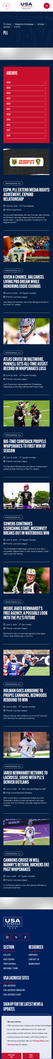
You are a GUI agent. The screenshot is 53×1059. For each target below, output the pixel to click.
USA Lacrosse (9, 986)
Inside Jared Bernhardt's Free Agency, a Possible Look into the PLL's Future (25, 613)
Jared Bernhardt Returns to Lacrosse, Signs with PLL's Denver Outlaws (25, 778)
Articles (41, 24)
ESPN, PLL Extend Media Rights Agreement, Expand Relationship (26, 195)
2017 (8, 130)
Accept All (11, 1056)
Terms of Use (12, 1044)
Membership (34, 964)
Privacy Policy (39, 1040)
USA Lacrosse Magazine (14, 990)
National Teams (10, 968)
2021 (8, 109)
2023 (8, 98)
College (7, 955)
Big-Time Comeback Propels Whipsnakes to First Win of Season (24, 446)
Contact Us (34, 959)
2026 (9, 83)
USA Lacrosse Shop (12, 995)
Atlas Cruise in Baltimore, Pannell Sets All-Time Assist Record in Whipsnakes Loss (25, 364)
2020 (9, 114)
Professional (9, 964)
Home (8, 24)
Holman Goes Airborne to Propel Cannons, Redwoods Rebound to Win (25, 696)
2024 (9, 93)
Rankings (33, 955)
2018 (8, 125)
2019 (8, 120)
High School (9, 959)
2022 (8, 104)
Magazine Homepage (24, 24)
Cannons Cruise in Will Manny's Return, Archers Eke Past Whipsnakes (26, 865)
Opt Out (31, 1056)
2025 (8, 88)
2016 (8, 136)
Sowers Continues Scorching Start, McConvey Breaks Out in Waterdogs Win (26, 529)
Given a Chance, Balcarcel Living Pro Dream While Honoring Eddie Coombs (23, 282)
